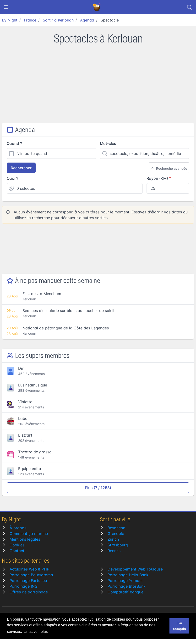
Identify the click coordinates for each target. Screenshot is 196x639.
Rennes (114, 550)
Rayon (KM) (157, 178)
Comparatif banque (125, 592)
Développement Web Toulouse (135, 569)
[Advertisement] (98, 87)
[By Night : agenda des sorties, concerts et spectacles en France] (97, 7)
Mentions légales (25, 539)
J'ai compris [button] (179, 626)
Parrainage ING (24, 586)
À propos (18, 527)
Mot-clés (108, 143)
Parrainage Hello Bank (128, 574)
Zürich (113, 539)
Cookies (17, 545)
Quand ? (14, 143)
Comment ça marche (29, 533)
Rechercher (21, 167)
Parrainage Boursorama (31, 574)
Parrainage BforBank (127, 586)
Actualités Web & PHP (29, 569)
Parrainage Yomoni (125, 580)
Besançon (116, 527)
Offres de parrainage (29, 592)
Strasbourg (118, 545)
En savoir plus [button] (36, 631)
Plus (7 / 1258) (98, 487)
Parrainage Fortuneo (28, 580)
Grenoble (116, 533)
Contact (17, 550)
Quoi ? (12, 178)
